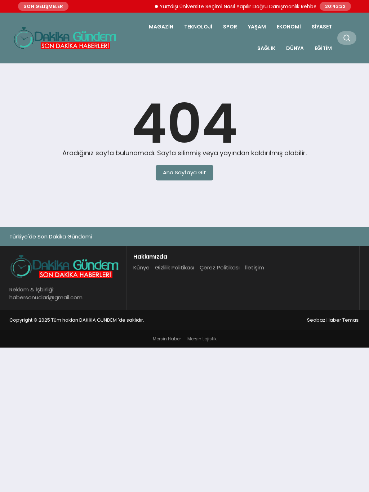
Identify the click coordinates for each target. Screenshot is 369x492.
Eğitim (323, 48)
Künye (141, 267)
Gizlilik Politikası (174, 267)
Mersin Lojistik (202, 339)
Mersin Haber (167, 339)
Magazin (161, 26)
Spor (230, 26)
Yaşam (257, 26)
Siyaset (322, 26)
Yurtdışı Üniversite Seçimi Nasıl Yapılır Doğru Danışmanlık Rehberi (236, 6)
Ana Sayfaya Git (184, 172)
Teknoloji (198, 26)
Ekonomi (289, 26)
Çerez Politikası (220, 267)
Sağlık (266, 48)
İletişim (254, 267)
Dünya (295, 48)
